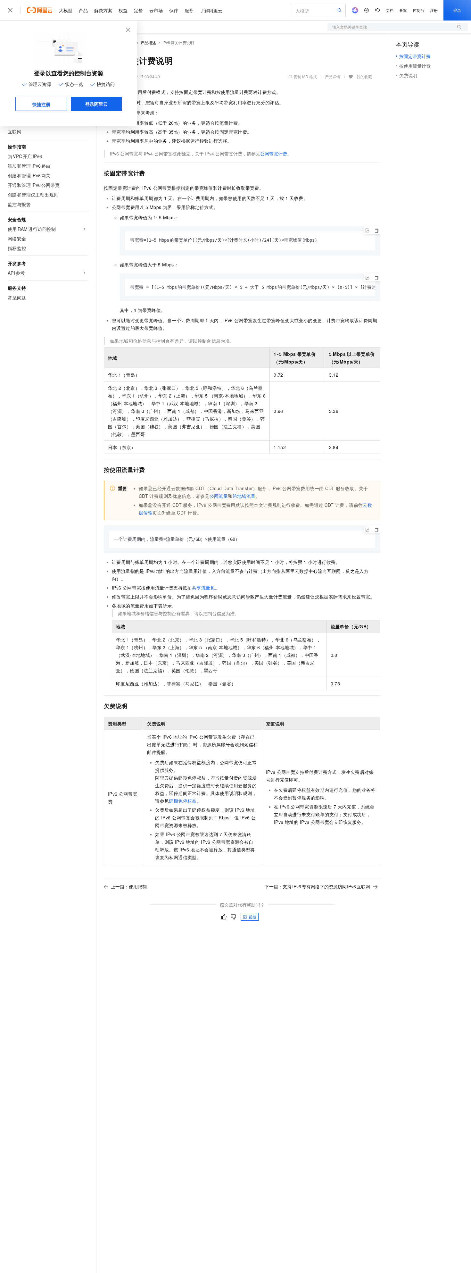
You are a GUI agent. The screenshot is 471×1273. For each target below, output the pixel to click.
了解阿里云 (211, 10)
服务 (189, 10)
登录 (457, 10)
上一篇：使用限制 (129, 886)
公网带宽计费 (273, 153)
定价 (138, 10)
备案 (403, 10)
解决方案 (103, 10)
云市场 (156, 10)
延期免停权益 (182, 801)
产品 (83, 10)
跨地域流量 (244, 496)
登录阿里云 (96, 104)
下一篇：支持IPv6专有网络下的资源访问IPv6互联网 (317, 886)
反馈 (252, 916)
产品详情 (332, 76)
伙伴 (173, 10)
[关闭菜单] (10, 10)
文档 (389, 10)
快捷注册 (41, 104)
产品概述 (148, 42)
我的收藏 (364, 76)
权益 (123, 10)
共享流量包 (203, 587)
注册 (434, 10)
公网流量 (219, 496)
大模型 (65, 10)
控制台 (418, 10)
